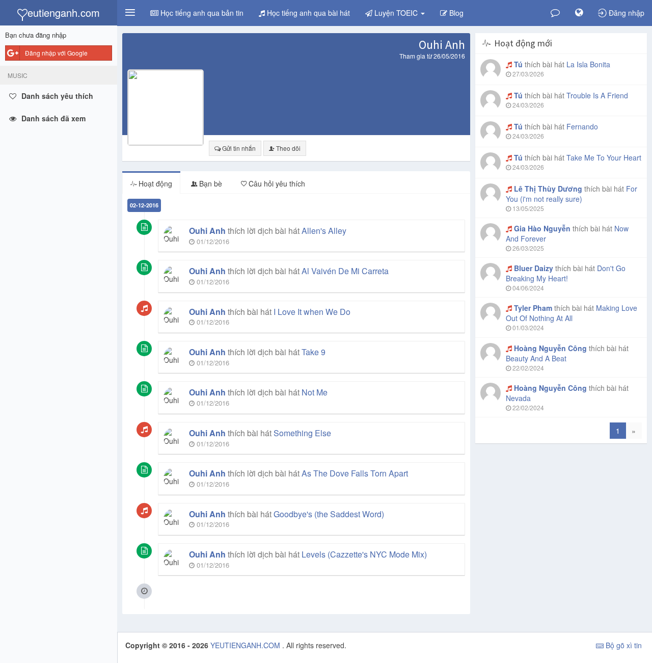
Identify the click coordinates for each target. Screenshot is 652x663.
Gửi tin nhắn (238, 148)
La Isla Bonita (588, 64)
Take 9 (313, 352)
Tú (518, 64)
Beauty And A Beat (536, 358)
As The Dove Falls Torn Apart (355, 473)
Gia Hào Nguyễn (542, 228)
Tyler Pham (533, 308)
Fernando (582, 126)
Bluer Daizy (533, 268)
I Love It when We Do (312, 311)
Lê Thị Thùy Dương (548, 188)
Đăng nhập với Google (56, 52)
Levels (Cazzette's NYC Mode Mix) (364, 554)
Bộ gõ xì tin (623, 645)
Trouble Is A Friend (597, 95)
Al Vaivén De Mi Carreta (345, 271)
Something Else (302, 433)
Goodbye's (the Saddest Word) (329, 514)
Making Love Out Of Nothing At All (571, 313)
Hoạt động (154, 183)
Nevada (518, 398)
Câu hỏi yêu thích (276, 183)
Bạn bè (209, 183)
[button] (130, 12)
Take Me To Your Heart (603, 157)
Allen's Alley (324, 230)
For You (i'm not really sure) (571, 193)
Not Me (315, 392)
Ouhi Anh (207, 230)
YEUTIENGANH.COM (246, 645)
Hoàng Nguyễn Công (550, 348)
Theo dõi (288, 148)
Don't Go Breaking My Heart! (566, 273)
